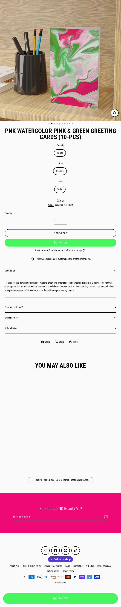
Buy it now (60, 242)
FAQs (67, 566)
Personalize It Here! (14, 307)
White (59, 189)
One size (60, 171)
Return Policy (11, 328)
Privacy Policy (68, 571)
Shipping (51, 205)
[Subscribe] (105, 516)
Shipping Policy (11, 317)
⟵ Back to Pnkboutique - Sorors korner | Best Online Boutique (60, 479)
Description (10, 270)
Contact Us (77, 566)
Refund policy (53, 571)
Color (60, 181)
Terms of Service (104, 566)
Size (61, 163)
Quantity (60, 145)
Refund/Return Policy (32, 566)
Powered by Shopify (60, 582)
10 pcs (60, 153)
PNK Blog (90, 566)
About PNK (14, 566)
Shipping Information (53, 566)
